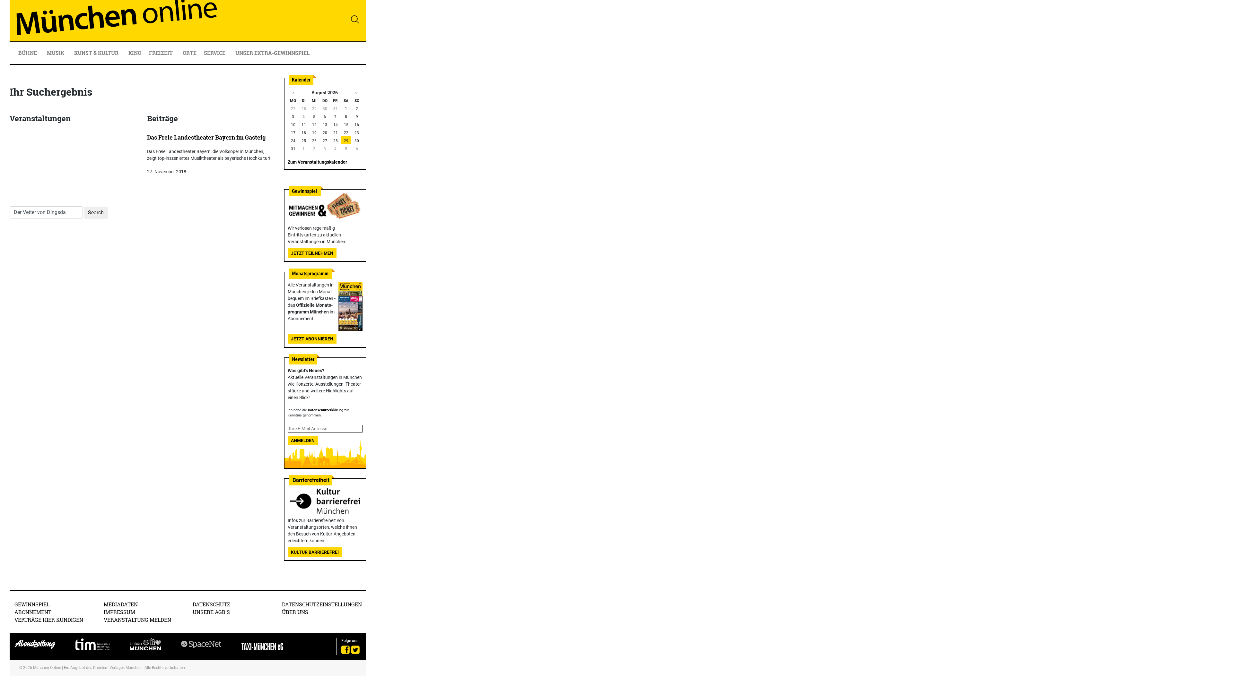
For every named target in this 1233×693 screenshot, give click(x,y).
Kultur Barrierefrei (315, 552)
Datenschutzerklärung (325, 410)
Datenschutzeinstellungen (322, 604)
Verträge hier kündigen (48, 619)
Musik (56, 52)
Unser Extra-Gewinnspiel (272, 52)
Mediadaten (121, 604)
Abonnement (32, 612)
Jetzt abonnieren (312, 338)
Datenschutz (211, 604)
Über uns (295, 612)
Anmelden (303, 440)
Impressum (119, 612)
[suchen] (354, 19)
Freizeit (161, 52)
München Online (47, 667)
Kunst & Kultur (97, 52)
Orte (190, 52)
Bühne (28, 52)
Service (215, 52)
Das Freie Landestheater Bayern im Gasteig (206, 137)
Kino (134, 52)
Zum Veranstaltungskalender (317, 162)
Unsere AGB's (211, 612)
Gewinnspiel (31, 604)
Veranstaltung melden (137, 619)
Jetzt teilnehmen (312, 253)
